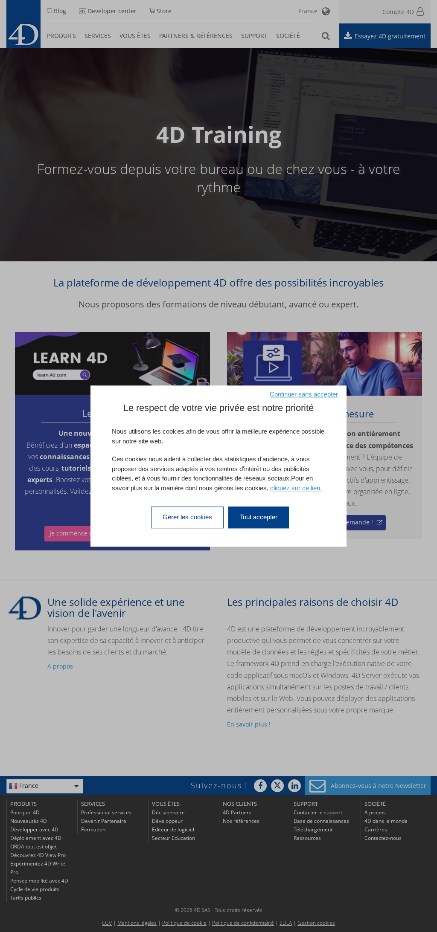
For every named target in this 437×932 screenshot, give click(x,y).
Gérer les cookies (187, 517)
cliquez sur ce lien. (296, 488)
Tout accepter (258, 517)
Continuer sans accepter (304, 394)
